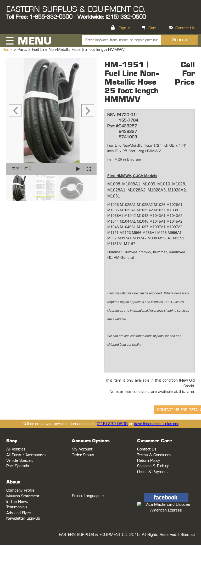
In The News (17, 502)
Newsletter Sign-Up (23, 518)
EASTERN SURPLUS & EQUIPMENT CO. (75, 9)
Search (179, 39)
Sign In (124, 28)
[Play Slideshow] (78, 169)
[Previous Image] (15, 110)
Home (8, 50)
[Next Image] (87, 110)
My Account (82, 449)
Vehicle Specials (20, 461)
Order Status (83, 455)
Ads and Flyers (19, 513)
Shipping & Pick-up (153, 466)
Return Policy (148, 461)
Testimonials (16, 507)
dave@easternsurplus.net (156, 424)
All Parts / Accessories (26, 455)
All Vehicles (16, 449)
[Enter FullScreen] (88, 169)
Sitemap (188, 535)
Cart (152, 28)
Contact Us (185, 28)
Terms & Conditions (154, 455)
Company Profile (20, 490)
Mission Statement (22, 496)
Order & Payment (152, 472)
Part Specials (17, 466)
